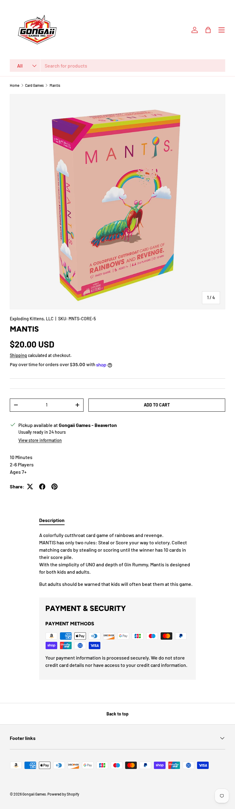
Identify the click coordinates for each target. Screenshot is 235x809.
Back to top (117, 713)
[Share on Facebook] (42, 486)
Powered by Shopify (63, 794)
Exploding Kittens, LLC (32, 318)
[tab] (52, 520)
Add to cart (157, 404)
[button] (208, 30)
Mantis (55, 85)
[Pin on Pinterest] (54, 486)
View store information (40, 440)
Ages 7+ (18, 472)
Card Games (34, 85)
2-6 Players (22, 464)
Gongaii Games (34, 794)
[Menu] (221, 30)
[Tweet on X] (30, 486)
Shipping (18, 355)
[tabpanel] (117, 559)
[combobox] (117, 65)
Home (14, 85)
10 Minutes (21, 457)
